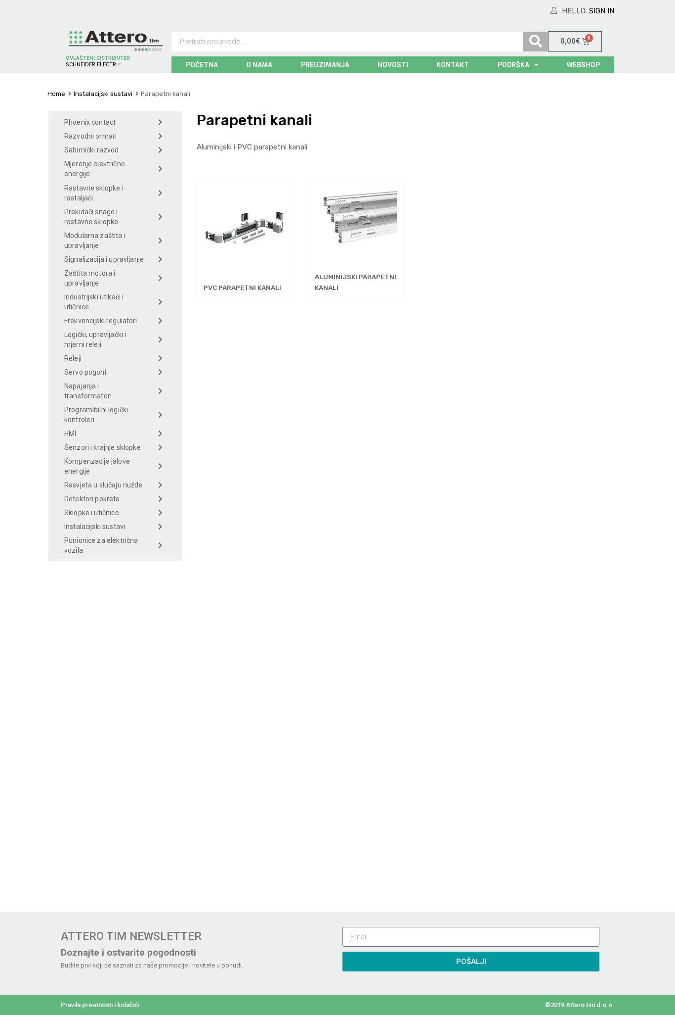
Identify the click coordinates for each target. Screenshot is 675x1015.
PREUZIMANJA (325, 65)
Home (56, 93)
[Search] (535, 41)
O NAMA (259, 65)
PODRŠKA (513, 65)
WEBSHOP (583, 65)
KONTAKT (452, 65)
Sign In (601, 10)
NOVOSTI (393, 65)
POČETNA (202, 65)
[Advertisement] (115, 733)
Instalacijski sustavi (103, 93)
